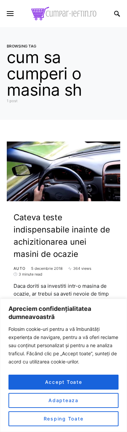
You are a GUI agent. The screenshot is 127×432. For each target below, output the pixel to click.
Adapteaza (63, 400)
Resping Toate (64, 418)
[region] (63, 365)
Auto (20, 268)
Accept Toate (63, 382)
